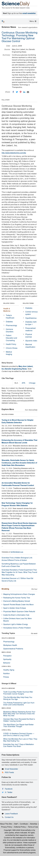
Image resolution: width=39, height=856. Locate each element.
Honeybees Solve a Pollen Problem (17, 627)
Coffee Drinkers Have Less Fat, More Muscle (17, 619)
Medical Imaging (9, 353)
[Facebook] (13, 92)
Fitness (6, 677)
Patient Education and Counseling (11, 338)
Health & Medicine (6, 309)
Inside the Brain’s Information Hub (16, 615)
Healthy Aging (8, 670)
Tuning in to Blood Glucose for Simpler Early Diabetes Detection (17, 421)
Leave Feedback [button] (11, 813)
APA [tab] (23, 383)
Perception (7, 655)
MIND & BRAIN (6, 652)
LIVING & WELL (6, 666)
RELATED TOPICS (8, 303)
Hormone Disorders (9, 330)
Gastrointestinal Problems (13, 648)
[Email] (28, 92)
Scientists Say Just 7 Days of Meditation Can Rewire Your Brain (18, 745)
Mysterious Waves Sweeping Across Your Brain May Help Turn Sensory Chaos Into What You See (19, 713)
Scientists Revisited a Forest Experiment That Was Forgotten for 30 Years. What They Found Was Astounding (19, 572)
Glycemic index (31, 340)
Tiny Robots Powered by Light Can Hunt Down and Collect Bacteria (18, 703)
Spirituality (7, 659)
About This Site (6, 824)
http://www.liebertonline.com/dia (14, 152)
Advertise (33, 824)
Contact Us (9, 817)
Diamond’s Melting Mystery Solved (16, 601)
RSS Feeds (9, 772)
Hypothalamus (31, 318)
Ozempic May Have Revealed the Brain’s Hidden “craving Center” (19, 720)
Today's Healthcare (10, 316)
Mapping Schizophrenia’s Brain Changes (19, 594)
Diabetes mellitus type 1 (31, 323)
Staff (16, 824)
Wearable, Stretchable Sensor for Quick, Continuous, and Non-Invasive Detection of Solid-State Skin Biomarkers (19, 462)
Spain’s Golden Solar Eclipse (14, 608)
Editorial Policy (20, 827)
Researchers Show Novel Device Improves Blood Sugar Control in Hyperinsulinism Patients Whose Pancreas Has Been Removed (19, 527)
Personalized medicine (30, 329)
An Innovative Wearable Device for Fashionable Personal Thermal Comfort (18, 484)
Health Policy (11, 344)
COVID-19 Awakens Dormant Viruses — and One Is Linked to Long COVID (18, 734)
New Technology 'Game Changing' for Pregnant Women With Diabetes (17, 504)
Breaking (5, 589)
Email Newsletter (11, 769)
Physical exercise (28, 335)
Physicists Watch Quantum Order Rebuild (19, 611)
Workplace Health (10, 645)
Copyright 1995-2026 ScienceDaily (17, 830)
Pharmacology (11, 325)
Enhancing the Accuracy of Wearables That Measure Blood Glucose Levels (19, 441)
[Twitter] (17, 92)
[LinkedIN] (24, 92)
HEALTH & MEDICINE (8, 638)
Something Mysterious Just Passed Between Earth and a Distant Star (19, 564)
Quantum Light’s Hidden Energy (15, 624)
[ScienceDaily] (16, 4)
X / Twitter (8, 792)
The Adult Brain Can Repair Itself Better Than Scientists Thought (18, 725)
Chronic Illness (11, 348)
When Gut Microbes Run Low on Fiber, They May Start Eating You (20, 740)
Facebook (8, 789)
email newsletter (29, 13)
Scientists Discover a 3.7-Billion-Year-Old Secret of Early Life (17, 579)
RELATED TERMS (28, 303)
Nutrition (6, 673)
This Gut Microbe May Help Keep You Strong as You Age (17, 698)
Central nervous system (31, 312)
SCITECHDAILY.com (17, 552)
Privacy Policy (6, 827)
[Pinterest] (20, 92)
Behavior (6, 662)
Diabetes (9, 321)
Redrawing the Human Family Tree (16, 597)
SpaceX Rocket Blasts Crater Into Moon (18, 604)
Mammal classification (30, 345)
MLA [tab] (16, 383)
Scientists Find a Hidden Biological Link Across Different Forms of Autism (17, 558)
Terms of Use (33, 827)
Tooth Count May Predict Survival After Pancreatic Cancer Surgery (18, 693)
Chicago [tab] (32, 383)
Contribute (24, 824)
